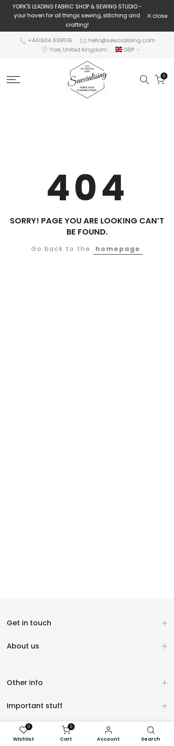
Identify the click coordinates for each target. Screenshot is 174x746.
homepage (118, 248)
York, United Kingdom (78, 49)
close (159, 16)
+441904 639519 (50, 40)
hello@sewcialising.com (121, 40)
